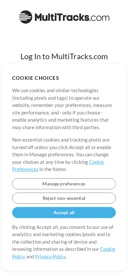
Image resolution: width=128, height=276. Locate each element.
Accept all (64, 212)
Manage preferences (63, 183)
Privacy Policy (50, 256)
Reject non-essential (64, 198)
